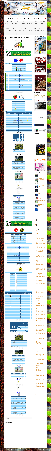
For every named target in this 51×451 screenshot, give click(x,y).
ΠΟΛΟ (35, 28)
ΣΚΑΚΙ (39, 28)
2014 (35, 225)
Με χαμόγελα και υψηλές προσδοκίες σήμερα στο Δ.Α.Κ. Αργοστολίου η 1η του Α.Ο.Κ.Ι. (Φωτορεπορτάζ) (41, 174)
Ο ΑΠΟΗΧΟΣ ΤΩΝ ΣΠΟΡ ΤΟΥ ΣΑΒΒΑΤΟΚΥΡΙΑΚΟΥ (14, 26)
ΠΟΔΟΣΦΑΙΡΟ (7, 28)
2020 (35, 220)
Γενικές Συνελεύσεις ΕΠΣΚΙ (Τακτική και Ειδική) (40, 278)
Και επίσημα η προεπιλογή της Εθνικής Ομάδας (40, 333)
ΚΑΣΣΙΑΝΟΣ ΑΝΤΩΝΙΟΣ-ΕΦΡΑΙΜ (23, 84)
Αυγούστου (37, 229)
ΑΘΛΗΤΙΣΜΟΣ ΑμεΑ (33, 21)
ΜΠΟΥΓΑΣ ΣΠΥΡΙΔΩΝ (16, 79)
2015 (35, 224)
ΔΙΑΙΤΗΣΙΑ (24, 23)
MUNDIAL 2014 (22, 32)
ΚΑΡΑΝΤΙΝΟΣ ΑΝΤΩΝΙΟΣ (23, 75)
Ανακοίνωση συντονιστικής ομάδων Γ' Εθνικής (40, 249)
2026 (35, 215)
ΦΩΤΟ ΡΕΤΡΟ (7, 32)
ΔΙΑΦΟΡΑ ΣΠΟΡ (30, 23)
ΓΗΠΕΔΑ (6, 23)
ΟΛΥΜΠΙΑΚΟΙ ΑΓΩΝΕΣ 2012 (36, 26)
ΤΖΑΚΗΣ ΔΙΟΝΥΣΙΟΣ (24, 297)
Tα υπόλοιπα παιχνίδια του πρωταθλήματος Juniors (41, 281)
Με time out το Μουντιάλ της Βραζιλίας (39, 273)
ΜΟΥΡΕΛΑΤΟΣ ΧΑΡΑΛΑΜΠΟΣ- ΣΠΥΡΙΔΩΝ (14, 80)
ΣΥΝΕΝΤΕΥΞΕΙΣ (22, 30)
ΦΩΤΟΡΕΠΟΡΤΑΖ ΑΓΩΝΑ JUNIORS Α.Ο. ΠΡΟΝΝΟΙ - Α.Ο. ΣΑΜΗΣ (40, 320)
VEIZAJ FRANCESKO (22, 247)
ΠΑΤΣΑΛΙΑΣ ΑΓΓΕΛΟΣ (23, 85)
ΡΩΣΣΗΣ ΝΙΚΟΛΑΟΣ (21, 122)
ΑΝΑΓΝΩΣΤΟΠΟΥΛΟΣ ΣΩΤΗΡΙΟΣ (15, 78)
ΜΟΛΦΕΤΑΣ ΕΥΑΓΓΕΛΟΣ (15, 122)
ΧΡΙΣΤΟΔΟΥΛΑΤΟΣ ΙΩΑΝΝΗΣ (24, 296)
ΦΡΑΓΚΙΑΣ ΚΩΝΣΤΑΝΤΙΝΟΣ (15, 84)
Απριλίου (36, 389)
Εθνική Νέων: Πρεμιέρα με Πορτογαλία (39, 257)
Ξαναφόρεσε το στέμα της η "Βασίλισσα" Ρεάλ (40, 279)
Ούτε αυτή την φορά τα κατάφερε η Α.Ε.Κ (39, 255)
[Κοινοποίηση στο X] (7, 418)
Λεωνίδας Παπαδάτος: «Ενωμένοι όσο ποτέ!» (40, 344)
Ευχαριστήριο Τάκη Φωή (38, 261)
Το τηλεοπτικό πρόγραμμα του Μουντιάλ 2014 (40, 329)
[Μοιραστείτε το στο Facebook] (8, 418)
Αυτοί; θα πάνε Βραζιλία (38, 342)
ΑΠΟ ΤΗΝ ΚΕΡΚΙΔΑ (41, 21)
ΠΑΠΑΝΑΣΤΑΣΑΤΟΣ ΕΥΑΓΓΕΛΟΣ (22, 121)
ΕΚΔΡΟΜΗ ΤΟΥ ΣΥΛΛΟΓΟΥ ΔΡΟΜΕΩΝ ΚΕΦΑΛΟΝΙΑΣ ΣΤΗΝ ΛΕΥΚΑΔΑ (39, 294)
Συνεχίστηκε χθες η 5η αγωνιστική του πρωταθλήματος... (39, 270)
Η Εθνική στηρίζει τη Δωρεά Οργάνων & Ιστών (40, 332)
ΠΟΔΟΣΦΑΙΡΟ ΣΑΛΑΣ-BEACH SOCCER (19, 28)
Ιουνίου (36, 231)
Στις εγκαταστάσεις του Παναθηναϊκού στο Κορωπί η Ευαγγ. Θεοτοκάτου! (41, 200)
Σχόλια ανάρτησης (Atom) (10, 441)
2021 (35, 219)
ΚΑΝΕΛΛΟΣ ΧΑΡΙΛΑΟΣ (23, 79)
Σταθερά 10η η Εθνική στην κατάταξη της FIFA (40, 354)
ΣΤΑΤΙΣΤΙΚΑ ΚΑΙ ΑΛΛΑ (9, 30)
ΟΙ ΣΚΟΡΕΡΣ (27, 26)
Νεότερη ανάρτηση (7, 440)
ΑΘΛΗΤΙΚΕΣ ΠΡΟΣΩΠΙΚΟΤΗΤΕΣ (22, 21)
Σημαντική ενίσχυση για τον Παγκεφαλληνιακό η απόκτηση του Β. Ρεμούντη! (41, 186)
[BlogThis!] (6, 418)
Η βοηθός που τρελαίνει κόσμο (38, 370)
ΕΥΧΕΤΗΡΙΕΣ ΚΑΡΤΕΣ (39, 23)
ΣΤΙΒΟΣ (15, 30)
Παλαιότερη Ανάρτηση (30, 440)
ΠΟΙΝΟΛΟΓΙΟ (30, 28)
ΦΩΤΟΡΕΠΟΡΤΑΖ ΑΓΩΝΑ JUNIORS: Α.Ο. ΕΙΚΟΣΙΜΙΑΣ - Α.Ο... (40, 233)
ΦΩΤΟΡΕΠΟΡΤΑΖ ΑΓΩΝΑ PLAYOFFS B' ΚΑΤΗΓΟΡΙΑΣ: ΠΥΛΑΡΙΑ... (39, 383)
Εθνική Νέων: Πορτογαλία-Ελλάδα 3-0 (39, 250)
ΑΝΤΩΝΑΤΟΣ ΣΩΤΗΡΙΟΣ (15, 123)
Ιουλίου (36, 230)
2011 (35, 394)
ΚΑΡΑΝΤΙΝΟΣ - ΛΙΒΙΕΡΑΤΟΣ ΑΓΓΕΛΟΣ (13, 121)
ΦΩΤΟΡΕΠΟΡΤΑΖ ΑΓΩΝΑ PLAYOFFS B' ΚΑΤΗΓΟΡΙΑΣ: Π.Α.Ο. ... (39, 365)
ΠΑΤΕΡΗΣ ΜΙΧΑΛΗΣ (16, 247)
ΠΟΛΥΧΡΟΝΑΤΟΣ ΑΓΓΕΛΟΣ (16, 297)
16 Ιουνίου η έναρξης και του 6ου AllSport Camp (40, 268)
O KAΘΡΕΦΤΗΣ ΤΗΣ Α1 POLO (10, 33)
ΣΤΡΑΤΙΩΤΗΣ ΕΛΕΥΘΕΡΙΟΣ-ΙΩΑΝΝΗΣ (23, 123)
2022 (35, 218)
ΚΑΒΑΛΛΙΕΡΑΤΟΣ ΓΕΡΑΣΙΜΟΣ (16, 296)
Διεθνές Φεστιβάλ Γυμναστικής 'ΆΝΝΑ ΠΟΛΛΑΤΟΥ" (40, 274)
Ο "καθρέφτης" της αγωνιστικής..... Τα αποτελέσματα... (39, 369)
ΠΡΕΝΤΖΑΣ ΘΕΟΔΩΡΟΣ (22, 120)
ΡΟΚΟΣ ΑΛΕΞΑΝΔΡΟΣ (16, 75)
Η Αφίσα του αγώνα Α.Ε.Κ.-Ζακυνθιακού (39, 311)
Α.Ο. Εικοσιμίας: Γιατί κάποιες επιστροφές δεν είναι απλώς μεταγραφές (41, 205)
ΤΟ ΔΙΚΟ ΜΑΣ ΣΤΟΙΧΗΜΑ (39, 30)
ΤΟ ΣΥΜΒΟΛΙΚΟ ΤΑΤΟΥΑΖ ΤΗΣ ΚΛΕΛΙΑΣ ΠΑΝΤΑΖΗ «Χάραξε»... (40, 298)
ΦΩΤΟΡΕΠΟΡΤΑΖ (15, 32)
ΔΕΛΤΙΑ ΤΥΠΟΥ (18, 23)
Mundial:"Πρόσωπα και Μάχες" (32, 32)
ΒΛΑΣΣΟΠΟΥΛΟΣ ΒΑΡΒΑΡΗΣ (23, 70)
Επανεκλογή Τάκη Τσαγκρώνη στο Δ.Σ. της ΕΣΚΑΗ (40, 330)
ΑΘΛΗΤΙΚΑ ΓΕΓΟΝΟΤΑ (11, 21)
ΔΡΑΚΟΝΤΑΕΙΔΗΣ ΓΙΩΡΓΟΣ (14, 120)
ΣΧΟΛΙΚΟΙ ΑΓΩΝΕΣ (29, 30)
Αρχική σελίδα (18, 440)
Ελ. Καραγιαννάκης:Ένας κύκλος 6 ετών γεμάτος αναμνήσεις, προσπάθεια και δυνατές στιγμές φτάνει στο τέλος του (41, 198)
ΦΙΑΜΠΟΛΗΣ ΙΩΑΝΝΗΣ (16, 255)
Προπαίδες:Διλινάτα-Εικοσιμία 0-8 (39, 280)
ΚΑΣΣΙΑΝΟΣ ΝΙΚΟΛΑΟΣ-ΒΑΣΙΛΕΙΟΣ (24, 78)
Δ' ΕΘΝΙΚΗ (11, 23)
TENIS (18, 33)
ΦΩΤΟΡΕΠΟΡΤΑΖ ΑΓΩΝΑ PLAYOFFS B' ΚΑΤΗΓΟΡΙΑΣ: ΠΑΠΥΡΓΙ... (39, 382)
